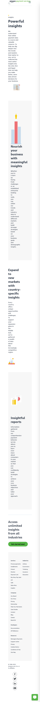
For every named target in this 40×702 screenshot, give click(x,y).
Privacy (13, 644)
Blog (12, 615)
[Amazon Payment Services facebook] (15, 674)
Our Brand (13, 596)
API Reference (14, 631)
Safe (12, 582)
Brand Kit (13, 620)
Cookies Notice (15, 647)
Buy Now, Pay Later (16, 577)
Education (25, 574)
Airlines (25, 564)
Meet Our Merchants (16, 607)
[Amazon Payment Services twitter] (15, 679)
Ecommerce (26, 566)
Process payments (16, 564)
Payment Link (14, 574)
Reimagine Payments (16, 639)
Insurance (25, 572)
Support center (15, 641)
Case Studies (14, 609)
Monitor (13, 572)
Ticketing (25, 569)
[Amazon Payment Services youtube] (15, 688)
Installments (14, 566)
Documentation (15, 628)
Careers (13, 617)
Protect (13, 569)
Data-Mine (14, 585)
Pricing (13, 601)
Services (13, 560)
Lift (12, 580)
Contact (13, 612)
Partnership (14, 604)
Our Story (13, 598)
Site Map (13, 652)
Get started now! (18, 544)
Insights (13, 588)
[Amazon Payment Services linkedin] (15, 683)
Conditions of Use (15, 649)
